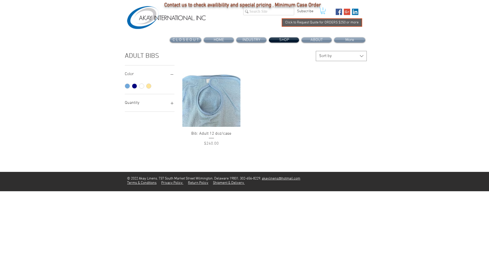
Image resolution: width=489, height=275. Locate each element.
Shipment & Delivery (229, 183)
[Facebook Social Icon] (339, 12)
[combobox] (341, 56)
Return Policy (198, 183)
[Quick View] (211, 98)
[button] (305, 11)
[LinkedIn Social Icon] (355, 12)
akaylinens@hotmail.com (281, 178)
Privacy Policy (172, 183)
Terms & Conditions (142, 183)
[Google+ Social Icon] (347, 12)
